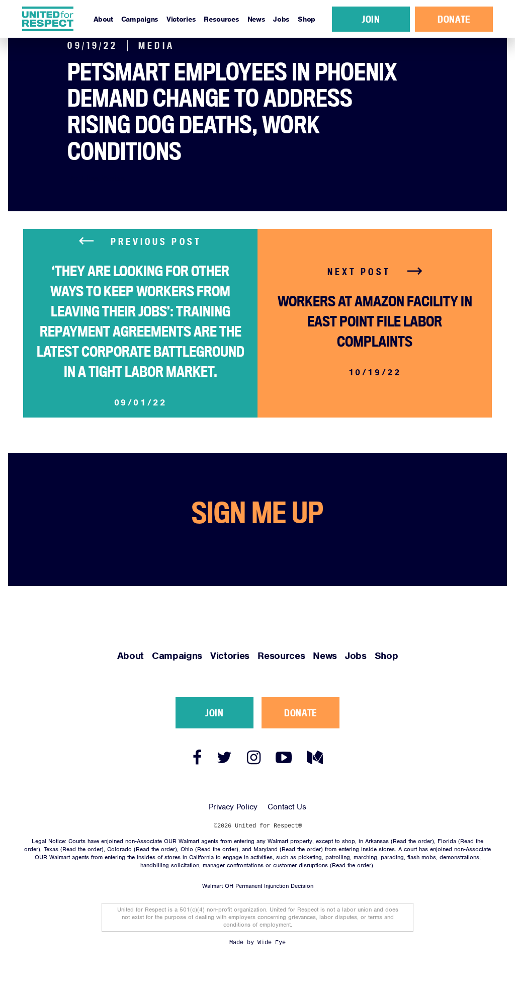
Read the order (412, 841)
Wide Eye (272, 942)
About (103, 19)
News (256, 19)
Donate (454, 19)
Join (371, 19)
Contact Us (287, 807)
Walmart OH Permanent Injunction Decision (257, 886)
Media (156, 45)
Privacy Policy (233, 807)
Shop (306, 19)
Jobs (281, 19)
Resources (221, 19)
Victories (181, 19)
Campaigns (139, 19)
